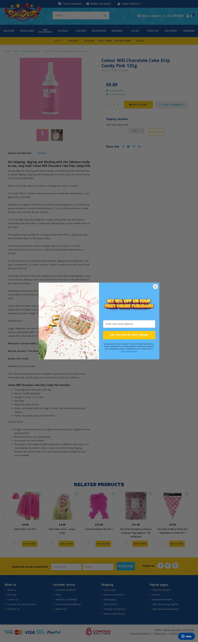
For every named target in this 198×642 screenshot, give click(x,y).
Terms (135, 351)
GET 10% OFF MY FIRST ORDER (129, 335)
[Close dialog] (155, 286)
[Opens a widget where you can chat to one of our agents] (186, 636)
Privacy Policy (126, 351)
